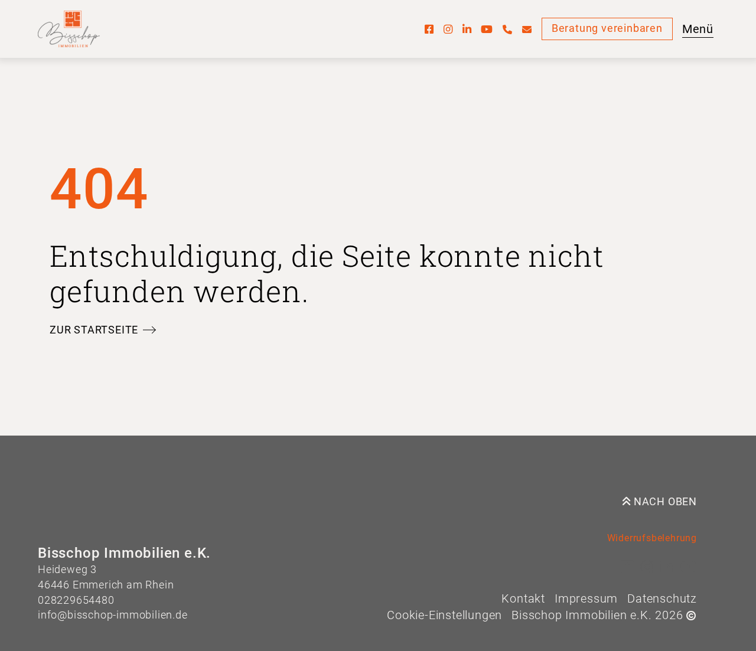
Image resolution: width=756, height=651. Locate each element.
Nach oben (664, 502)
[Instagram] (448, 29)
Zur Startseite (94, 330)
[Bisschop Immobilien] (69, 29)
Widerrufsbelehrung (652, 538)
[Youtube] (487, 29)
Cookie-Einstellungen (444, 615)
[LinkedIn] (467, 29)
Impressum (586, 598)
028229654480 (76, 600)
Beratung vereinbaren (607, 28)
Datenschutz (662, 598)
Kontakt (523, 598)
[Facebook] (429, 29)
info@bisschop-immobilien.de (113, 615)
